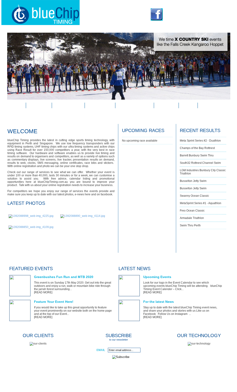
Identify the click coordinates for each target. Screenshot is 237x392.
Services (39, 105)
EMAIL (101, 350)
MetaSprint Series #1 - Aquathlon (200, 203)
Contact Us (212, 105)
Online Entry (68, 105)
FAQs (188, 105)
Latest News (100, 105)
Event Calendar (134, 105)
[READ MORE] (43, 292)
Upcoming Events (157, 277)
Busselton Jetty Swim (193, 181)
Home (16, 105)
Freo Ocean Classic (192, 210)
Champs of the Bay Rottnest (197, 148)
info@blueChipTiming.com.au (194, 18)
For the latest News (158, 301)
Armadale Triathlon (192, 218)
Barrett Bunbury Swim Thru (197, 155)
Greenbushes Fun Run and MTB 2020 (63, 277)
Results (166, 105)
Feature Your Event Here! (53, 301)
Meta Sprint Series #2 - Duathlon (200, 140)
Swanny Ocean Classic (194, 195)
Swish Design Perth (162, 383)
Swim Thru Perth (190, 225)
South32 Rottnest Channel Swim (200, 162)
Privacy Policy (115, 383)
